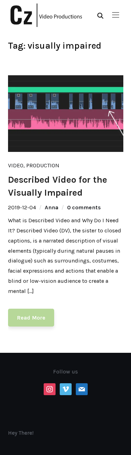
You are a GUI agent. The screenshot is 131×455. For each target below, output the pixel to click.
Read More (31, 317)
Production (42, 165)
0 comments (84, 207)
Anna (51, 207)
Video (15, 165)
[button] (115, 15)
